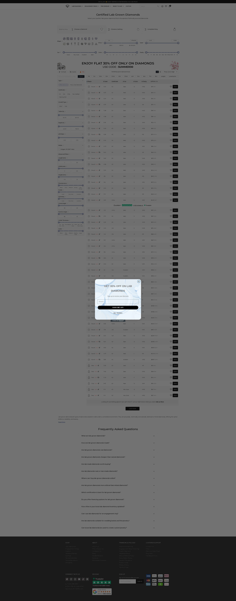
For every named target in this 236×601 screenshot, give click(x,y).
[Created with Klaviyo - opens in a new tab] (118, 321)
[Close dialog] (138, 281)
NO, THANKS (118, 313)
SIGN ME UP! (118, 307)
